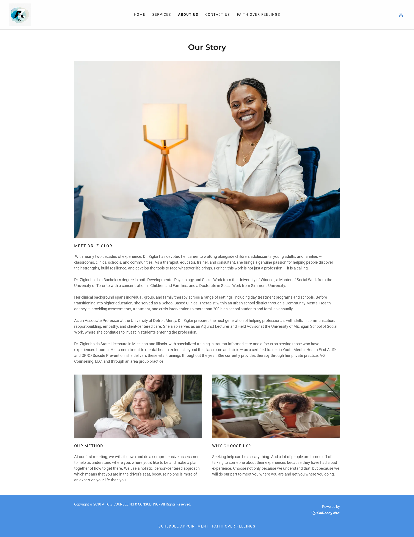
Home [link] (139, 15)
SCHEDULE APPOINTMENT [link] (183, 526)
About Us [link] (188, 15)
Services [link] (161, 15)
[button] (401, 14)
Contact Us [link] (217, 15)
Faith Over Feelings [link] (258, 15)
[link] (20, 14)
